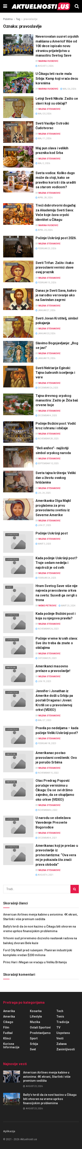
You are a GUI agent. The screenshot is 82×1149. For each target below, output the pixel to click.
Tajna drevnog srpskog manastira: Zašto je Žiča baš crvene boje (57, 400)
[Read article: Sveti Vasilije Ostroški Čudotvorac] (18, 132)
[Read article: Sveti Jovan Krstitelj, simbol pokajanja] (18, 327)
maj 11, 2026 (44, 138)
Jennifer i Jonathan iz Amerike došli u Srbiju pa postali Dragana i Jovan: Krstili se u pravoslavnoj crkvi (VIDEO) (54, 700)
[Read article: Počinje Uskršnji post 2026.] (18, 246)
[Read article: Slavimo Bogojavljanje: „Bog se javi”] (18, 352)
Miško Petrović (47, 605)
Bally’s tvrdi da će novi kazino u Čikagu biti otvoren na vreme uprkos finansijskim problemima (50, 1099)
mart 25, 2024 (68, 605)
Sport (34, 1038)
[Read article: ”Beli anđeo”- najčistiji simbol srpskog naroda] (18, 457)
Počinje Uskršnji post (51, 533)
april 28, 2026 (45, 197)
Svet (9, 587)
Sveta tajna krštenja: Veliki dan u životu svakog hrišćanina (56, 477)
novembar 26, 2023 (48, 629)
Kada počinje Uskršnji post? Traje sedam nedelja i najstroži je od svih (56, 563)
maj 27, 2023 (44, 720)
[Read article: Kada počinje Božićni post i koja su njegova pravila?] (18, 622)
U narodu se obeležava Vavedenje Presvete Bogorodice (53, 822)
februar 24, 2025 (46, 578)
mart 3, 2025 (44, 544)
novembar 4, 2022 (47, 810)
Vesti (59, 1038)
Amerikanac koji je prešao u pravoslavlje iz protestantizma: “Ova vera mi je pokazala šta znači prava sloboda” (57, 855)
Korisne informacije (11, 1045)
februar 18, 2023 (46, 743)
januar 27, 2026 (46, 310)
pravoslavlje (30, 19)
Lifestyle (12, 149)
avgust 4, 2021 (45, 875)
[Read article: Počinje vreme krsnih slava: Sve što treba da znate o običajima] (18, 647)
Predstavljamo (40, 1033)
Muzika (35, 1022)
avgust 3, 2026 (45, 66)
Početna (8, 19)
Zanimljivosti (65, 1049)
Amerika (11, 38)
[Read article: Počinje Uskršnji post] (18, 542)
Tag (18, 19)
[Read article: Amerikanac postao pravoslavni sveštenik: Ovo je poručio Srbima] (18, 761)
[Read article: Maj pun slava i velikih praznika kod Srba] (18, 157)
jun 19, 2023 (44, 681)
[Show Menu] (5, 6)
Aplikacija (9, 1131)
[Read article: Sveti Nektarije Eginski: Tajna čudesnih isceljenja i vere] (18, 376)
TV (58, 1027)
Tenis (60, 1016)
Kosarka (36, 1011)
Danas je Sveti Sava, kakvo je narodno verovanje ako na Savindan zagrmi (56, 295)
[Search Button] (77, 6)
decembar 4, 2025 (47, 415)
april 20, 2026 (45, 230)
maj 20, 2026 (44, 114)
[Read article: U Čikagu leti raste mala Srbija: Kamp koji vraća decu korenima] (18, 82)
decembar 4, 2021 (47, 838)
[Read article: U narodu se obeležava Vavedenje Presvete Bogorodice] (18, 826)
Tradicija (12, 100)
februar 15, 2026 (46, 282)
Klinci (7, 1038)
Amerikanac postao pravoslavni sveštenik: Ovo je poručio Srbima (56, 757)
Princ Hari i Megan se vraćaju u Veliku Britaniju (35, 962)
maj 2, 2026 (43, 163)
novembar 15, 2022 (48, 773)
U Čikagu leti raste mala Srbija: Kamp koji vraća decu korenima (57, 78)
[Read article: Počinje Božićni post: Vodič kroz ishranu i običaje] (18, 432)
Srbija (10, 292)
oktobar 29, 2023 (47, 658)
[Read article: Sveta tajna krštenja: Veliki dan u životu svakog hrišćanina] (18, 481)
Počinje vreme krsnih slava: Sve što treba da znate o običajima (57, 643)
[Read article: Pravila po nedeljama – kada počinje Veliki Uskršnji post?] (18, 736)
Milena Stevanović (49, 109)
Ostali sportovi (40, 1027)
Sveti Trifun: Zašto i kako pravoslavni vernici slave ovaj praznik (55, 267)
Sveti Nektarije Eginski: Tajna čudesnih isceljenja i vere (55, 372)
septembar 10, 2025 (48, 463)
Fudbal (8, 1033)
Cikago (8, 1022)
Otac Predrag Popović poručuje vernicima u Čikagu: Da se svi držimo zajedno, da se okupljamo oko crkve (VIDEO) (55, 790)
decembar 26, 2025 (47, 388)
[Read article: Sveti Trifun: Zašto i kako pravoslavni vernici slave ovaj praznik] (18, 271)
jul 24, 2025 (44, 493)
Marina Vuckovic (48, 61)
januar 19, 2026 (46, 358)
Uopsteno (63, 1033)
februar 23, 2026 (46, 248)
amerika (9, 1011)
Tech (59, 1011)
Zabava (61, 1044)
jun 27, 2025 (44, 525)
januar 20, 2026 (46, 333)
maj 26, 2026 (69, 89)
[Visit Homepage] (41, 6)
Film (6, 1027)
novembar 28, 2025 (48, 438)
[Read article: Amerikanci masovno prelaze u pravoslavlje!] (18, 675)
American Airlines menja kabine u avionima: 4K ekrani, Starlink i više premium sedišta (46, 1076)
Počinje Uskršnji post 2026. (56, 238)
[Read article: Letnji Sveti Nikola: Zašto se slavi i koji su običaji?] (18, 107)
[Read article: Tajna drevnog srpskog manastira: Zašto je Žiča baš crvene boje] (18, 404)
